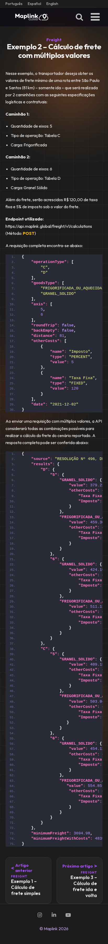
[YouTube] (68, 915)
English (52, 3)
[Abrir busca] (79, 17)
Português (14, 3)
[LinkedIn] (54, 915)
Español (34, 3)
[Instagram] (40, 915)
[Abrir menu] (95, 17)
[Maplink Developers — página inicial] (32, 17)
